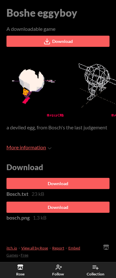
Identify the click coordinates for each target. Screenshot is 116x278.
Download (62, 41)
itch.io (11, 248)
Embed (74, 248)
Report (58, 248)
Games (12, 255)
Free (24, 255)
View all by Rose (34, 248)
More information (26, 147)
